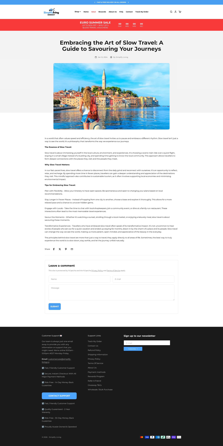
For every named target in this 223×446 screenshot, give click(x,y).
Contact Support (59, 396)
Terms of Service (113, 271)
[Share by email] (72, 249)
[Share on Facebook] (53, 249)
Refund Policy (94, 350)
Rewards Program (96, 376)
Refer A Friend (94, 381)
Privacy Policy (97, 271)
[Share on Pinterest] (66, 249)
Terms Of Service (95, 363)
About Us (113, 12)
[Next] (128, 2)
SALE (93, 12)
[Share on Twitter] (59, 249)
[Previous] (95, 2)
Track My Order (141, 12)
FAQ (121, 12)
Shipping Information (98, 354)
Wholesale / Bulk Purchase (100, 389)
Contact (129, 12)
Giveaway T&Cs (95, 385)
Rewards (102, 12)
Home (86, 12)
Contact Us (93, 346)
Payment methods (96, 372)
